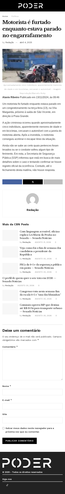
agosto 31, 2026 (42, 242)
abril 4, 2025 (26, 42)
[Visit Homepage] (30, 5)
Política (15, 16)
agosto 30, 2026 (43, 259)
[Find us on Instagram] (15, 485)
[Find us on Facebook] (3, 485)
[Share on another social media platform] (53, 181)
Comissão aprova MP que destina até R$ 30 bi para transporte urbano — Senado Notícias (41, 308)
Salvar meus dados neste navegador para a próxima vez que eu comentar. (30, 430)
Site (4, 414)
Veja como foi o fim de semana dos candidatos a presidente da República (40, 251)
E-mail (7, 400)
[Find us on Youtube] (11, 485)
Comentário (10, 346)
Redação (9, 42)
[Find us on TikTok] (7, 485)
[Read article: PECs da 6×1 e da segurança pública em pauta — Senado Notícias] (10, 268)
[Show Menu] (3, 5)
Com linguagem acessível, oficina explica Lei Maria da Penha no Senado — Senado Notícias (39, 235)
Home (5, 16)
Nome (6, 386)
